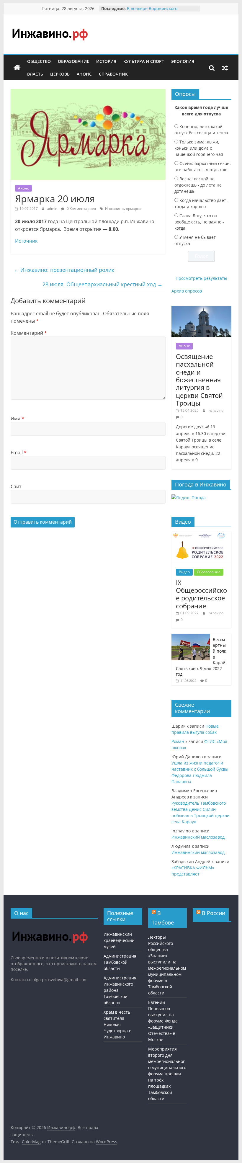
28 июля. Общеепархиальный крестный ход (102, 284)
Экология (182, 61)
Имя (17, 418)
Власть (35, 74)
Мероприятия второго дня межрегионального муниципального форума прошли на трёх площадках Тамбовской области (167, 1073)
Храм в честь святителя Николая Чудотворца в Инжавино (117, 1024)
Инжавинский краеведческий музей (119, 940)
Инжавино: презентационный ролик (64, 269)
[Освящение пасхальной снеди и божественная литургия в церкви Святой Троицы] (201, 309)
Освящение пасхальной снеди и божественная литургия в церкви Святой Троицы (199, 379)
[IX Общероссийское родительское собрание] (201, 535)
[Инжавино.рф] (17, 68)
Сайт (16, 486)
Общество (39, 61)
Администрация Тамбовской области (120, 962)
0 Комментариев (81, 208)
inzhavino (215, 410)
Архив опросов (186, 291)
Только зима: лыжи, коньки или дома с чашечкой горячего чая (198, 148)
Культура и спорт (143, 61)
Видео (184, 571)
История (106, 61)
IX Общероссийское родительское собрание (201, 594)
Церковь (60, 74)
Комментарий (29, 333)
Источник (26, 241)
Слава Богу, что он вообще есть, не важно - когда (199, 222)
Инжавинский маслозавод (198, 837)
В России (213, 913)
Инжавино (114, 208)
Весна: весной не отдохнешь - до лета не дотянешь (198, 185)
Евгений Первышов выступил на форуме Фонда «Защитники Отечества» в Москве (163, 1020)
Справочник (113, 74)
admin (52, 208)
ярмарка (133, 208)
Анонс (84, 74)
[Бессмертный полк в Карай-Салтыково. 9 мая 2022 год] (190, 637)
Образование (73, 61)
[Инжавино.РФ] (50, 926)
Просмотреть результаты (201, 278)
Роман (177, 741)
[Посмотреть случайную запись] (224, 68)
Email (19, 452)
